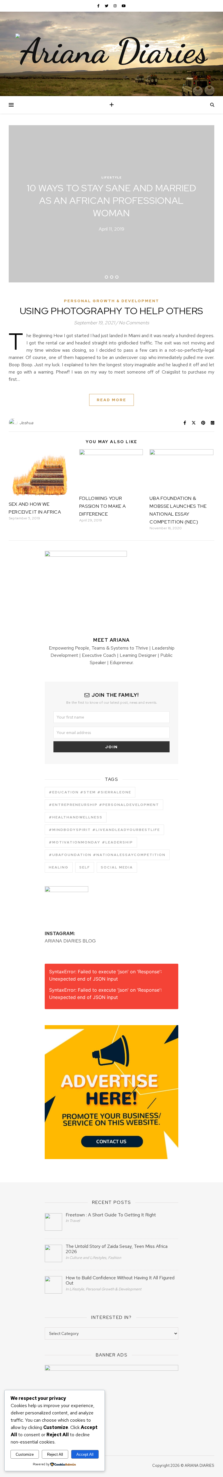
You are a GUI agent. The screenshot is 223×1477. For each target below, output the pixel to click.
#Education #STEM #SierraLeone (90, 792)
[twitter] (107, 5)
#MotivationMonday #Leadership (91, 842)
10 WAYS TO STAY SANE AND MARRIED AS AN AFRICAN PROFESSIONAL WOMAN (111, 200)
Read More (111, 399)
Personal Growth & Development (111, 300)
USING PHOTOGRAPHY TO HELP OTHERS (111, 311)
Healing (59, 867)
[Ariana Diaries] (111, 50)
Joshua (26, 422)
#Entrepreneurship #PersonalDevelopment (104, 804)
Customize (25, 1454)
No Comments (134, 323)
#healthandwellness (75, 817)
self (84, 867)
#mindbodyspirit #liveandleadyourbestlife (104, 829)
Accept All (84, 1454)
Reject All (55, 1454)
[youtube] (124, 5)
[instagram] (116, 5)
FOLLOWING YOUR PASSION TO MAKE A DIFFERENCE (102, 506)
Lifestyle (111, 177)
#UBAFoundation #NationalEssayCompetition (107, 854)
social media (117, 867)
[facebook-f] (98, 5)
